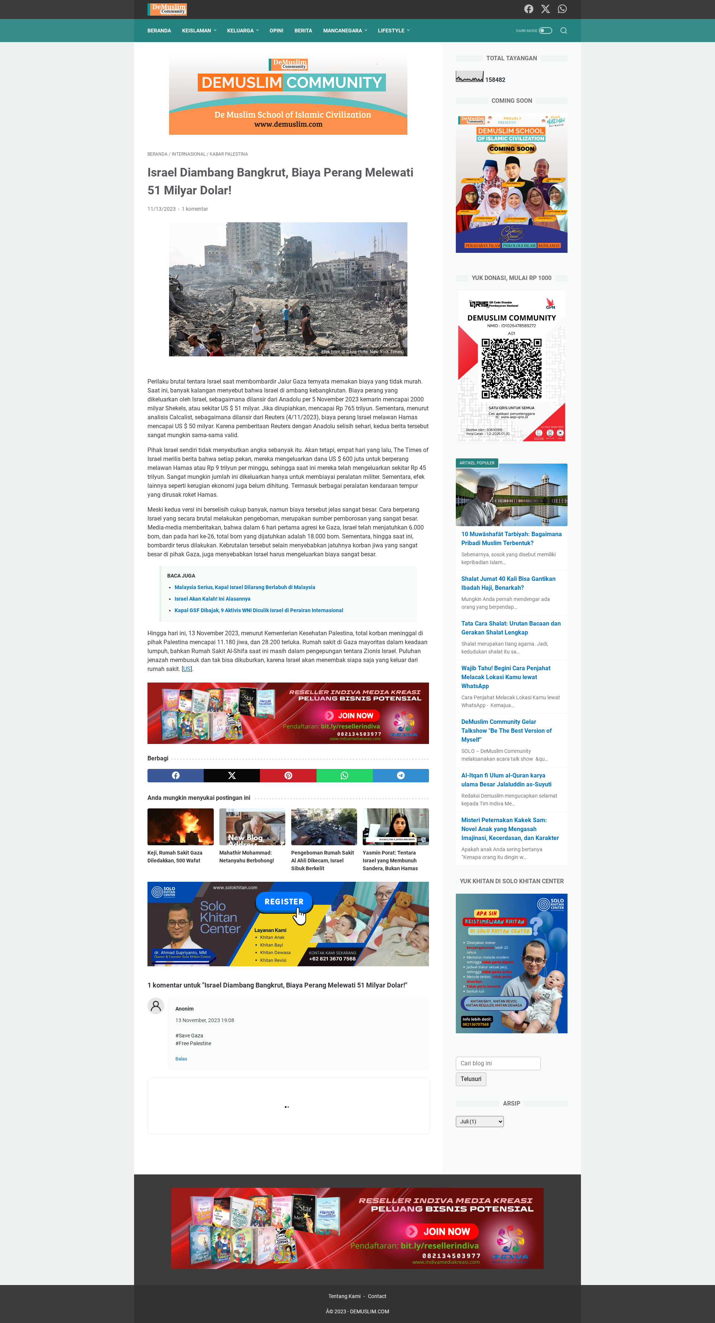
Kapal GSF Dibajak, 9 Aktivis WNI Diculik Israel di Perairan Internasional (259, 610)
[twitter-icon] (545, 9)
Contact (377, 1296)
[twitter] (232, 775)
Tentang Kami (344, 1296)
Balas (181, 1059)
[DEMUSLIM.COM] (171, 9)
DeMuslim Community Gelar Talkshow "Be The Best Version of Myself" (506, 730)
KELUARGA (240, 31)
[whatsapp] (345, 775)
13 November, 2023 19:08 (204, 1020)
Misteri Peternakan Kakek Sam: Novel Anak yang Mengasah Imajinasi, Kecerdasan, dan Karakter (510, 829)
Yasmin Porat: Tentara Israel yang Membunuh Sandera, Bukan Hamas (390, 860)
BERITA (303, 31)
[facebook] (175, 775)
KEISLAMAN (196, 31)
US (187, 668)
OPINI (276, 31)
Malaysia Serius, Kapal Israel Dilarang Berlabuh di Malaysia (245, 587)
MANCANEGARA (342, 31)
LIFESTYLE (391, 31)
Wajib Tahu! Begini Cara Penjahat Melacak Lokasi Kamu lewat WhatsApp (505, 677)
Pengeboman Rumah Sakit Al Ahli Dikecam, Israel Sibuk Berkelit (322, 860)
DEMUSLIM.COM (369, 1311)
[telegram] (401, 775)
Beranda (159, 31)
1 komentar (195, 209)
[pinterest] (288, 775)
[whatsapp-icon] (562, 9)
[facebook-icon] (529, 9)
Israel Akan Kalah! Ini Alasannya (213, 599)
